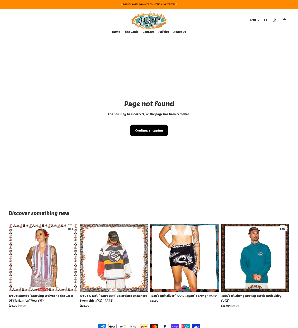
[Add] (70, 285)
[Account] (275, 20)
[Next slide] (141, 257)
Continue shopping (149, 130)
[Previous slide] (86, 257)
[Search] (266, 20)
